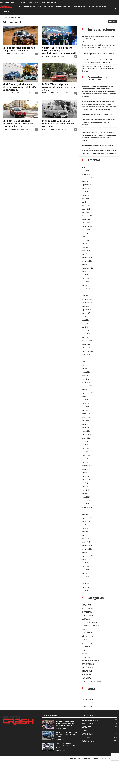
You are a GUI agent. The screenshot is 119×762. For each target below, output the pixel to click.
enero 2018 (85, 504)
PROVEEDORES (22, 2)
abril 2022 (85, 327)
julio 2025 (85, 192)
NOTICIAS (7, 12)
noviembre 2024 (87, 219)
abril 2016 (85, 573)
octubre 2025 (86, 181)
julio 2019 (85, 441)
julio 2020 (85, 400)
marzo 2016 (86, 577)
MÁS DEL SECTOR (88, 636)
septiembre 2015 (87, 587)
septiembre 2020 (87, 393)
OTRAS (84, 650)
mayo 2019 (85, 448)
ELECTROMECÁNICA (89, 622)
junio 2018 (85, 486)
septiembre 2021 (87, 351)
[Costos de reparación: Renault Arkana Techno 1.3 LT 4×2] (48, 747)
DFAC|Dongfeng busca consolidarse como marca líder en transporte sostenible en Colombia (99, 93)
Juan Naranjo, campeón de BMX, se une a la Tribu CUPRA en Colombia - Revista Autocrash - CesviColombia (97, 117)
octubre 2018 (86, 473)
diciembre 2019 (87, 424)
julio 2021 (85, 358)
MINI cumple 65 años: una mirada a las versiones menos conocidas (58, 123)
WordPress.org (87, 706)
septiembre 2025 (87, 185)
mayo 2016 (85, 570)
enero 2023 (85, 296)
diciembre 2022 (87, 299)
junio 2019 (85, 445)
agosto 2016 (86, 559)
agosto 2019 (86, 438)
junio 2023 (85, 278)
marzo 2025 (86, 205)
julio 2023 (85, 275)
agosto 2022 (86, 313)
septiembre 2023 (87, 268)
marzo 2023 (86, 289)
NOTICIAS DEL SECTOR (90, 647)
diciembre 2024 (87, 216)
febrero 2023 (86, 292)
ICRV (83, 629)
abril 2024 (85, 244)
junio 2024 (85, 237)
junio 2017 (85, 528)
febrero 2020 (86, 417)
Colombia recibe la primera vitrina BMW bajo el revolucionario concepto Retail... (59, 50)
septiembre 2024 (87, 226)
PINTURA (85, 654)
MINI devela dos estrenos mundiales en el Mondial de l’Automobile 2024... (18, 123)
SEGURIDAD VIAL (88, 667)
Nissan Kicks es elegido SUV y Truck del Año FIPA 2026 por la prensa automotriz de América (99, 61)
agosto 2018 (86, 480)
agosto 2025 (86, 188)
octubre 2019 (86, 431)
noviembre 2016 (87, 549)
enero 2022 (85, 337)
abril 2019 (85, 452)
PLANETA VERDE (88, 657)
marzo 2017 (86, 538)
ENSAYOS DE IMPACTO (90, 626)
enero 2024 (85, 254)
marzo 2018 (86, 497)
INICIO (19, 7)
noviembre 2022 (87, 303)
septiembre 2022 (87, 310)
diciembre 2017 (87, 507)
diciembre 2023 (87, 257)
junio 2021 (85, 362)
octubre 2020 (86, 389)
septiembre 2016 (87, 556)
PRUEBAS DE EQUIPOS (90, 661)
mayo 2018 (85, 490)
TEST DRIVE (86, 678)
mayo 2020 (85, 407)
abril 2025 (85, 202)
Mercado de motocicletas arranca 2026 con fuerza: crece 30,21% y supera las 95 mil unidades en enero (99, 39)
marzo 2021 (86, 372)
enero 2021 (85, 379)
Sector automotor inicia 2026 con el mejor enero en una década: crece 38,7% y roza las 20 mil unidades (99, 47)
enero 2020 (85, 421)
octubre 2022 (86, 306)
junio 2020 (85, 403)
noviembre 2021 (87, 344)
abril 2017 (85, 535)
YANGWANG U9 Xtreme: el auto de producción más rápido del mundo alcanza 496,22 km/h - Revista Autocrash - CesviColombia (97, 88)
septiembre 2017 (87, 518)
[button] (116, 9)
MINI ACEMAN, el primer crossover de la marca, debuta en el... (58, 87)
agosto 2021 (86, 355)
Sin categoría (86, 674)
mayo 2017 (85, 532)
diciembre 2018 (87, 466)
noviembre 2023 (87, 261)
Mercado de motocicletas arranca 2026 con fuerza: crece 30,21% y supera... (64, 723)
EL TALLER (86, 619)
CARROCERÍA (87, 612)
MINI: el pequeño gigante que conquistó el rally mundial (19, 49)
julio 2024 (85, 233)
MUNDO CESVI (87, 643)
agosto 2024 (86, 230)
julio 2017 (85, 525)
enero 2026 (85, 171)
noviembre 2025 (87, 178)
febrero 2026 (86, 167)
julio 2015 (85, 591)
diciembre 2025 (87, 174)
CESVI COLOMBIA (52, 2)
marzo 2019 (86, 455)
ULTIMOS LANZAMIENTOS (91, 681)
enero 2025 (85, 212)
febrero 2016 (86, 580)
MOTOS (84, 640)
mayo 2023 (85, 282)
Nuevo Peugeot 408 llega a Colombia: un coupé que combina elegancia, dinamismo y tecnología (99, 122)
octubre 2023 (86, 264)
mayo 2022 (85, 323)
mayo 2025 (85, 198)
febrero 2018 (86, 500)
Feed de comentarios (89, 703)
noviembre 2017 (87, 511)
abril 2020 (85, 410)
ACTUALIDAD (86, 605)
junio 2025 (85, 195)
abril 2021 (85, 368)
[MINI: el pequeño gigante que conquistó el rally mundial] (20, 35)
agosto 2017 (86, 521)
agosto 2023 (86, 271)
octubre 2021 (86, 348)
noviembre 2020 (87, 386)
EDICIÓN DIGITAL (29, 7)
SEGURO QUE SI (88, 671)
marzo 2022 (86, 330)
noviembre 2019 (87, 427)
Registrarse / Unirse (8, 2)
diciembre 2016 (87, 545)
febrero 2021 (86, 375)
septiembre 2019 (87, 434)
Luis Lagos (6, 53)
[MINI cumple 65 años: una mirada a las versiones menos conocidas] (59, 109)
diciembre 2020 (87, 382)
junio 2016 (85, 566)
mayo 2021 (85, 365)
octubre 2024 (86, 223)
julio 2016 (85, 563)
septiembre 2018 (87, 476)
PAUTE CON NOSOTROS (37, 2)
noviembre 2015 (87, 584)
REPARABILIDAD (88, 664)
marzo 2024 (86, 247)
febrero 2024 (86, 251)
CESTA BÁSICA (87, 615)
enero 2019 (85, 462)
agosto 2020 (86, 396)
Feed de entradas (87, 699)
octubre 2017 (86, 514)
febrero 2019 (86, 459)
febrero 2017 (86, 542)
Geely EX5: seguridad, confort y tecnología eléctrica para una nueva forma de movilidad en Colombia (98, 68)
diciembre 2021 (87, 341)
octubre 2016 (86, 552)
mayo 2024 (85, 240)
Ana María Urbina (9, 93)
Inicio (5, 17)
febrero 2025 (86, 209)
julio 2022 (85, 316)
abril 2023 (85, 285)
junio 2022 (85, 320)
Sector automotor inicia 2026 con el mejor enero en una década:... (66, 734)
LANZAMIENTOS (88, 633)
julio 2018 (85, 483)
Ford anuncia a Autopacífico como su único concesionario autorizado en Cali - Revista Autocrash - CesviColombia (98, 132)
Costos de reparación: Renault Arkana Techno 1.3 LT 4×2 (98, 55)
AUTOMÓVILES (87, 608)
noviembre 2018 (87, 469)
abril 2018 (85, 493)
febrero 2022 (86, 334)
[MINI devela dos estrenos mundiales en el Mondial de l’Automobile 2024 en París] (20, 109)
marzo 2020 (86, 414)
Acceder (84, 696)
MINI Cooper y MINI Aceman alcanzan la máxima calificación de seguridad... (20, 87)
